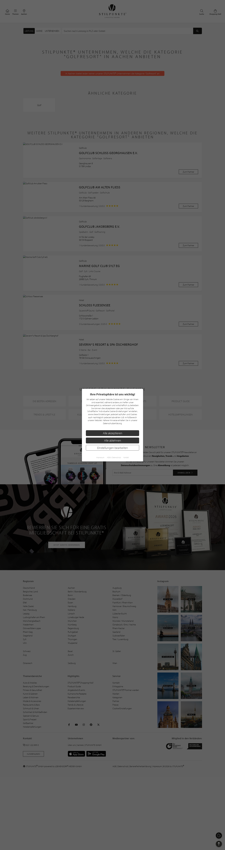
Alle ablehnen (112, 440)
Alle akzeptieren (112, 433)
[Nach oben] (219, 844)
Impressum (100, 457)
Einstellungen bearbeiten (112, 448)
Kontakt (126, 457)
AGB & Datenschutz (114, 457)
